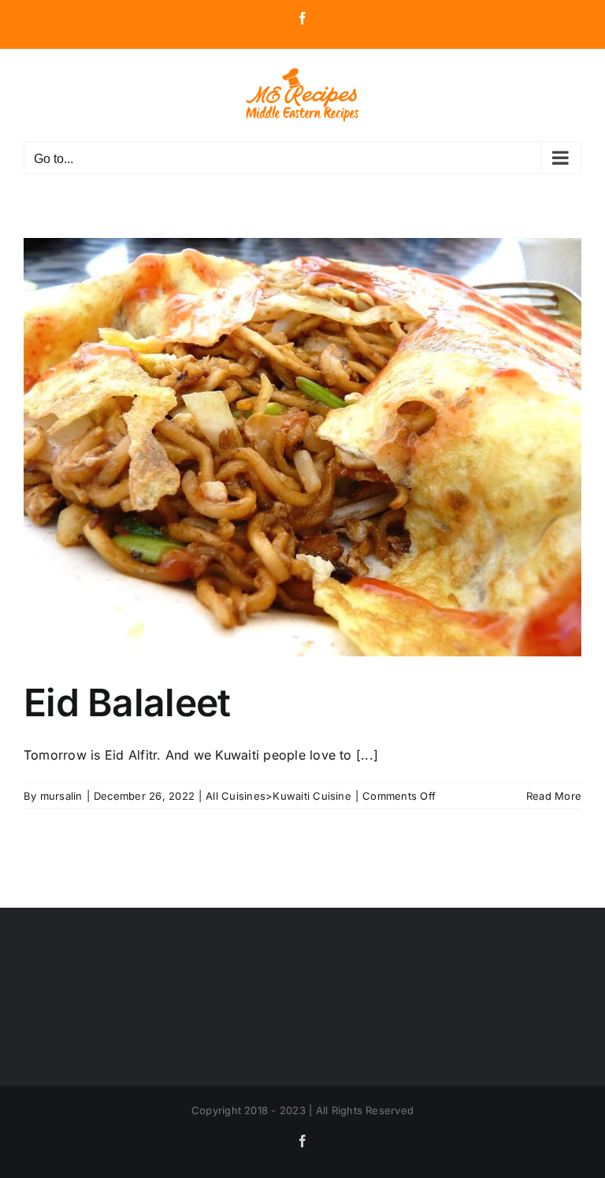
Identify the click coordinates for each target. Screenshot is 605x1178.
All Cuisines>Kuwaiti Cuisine (278, 796)
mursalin (61, 796)
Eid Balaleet (127, 702)
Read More (553, 796)
